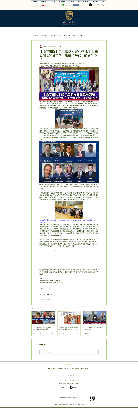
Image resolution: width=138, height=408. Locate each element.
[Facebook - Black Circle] (90, 4)
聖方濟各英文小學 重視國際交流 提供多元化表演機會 (43, 328)
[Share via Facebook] (40, 294)
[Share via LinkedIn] (48, 294)
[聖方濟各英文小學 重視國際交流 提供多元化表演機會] (43, 317)
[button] (104, 35)
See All (105, 308)
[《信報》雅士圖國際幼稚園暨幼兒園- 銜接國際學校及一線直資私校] (69, 317)
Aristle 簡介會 (55, 35)
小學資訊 (44, 35)
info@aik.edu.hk (74, 383)
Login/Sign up (102, 5)
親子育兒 (67, 35)
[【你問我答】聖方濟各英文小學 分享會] (94, 317)
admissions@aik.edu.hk (73, 381)
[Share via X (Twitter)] (44, 294)
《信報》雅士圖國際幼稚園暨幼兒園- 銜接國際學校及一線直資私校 (68, 328)
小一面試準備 (78, 35)
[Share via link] (52, 294)
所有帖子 (34, 35)
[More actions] (98, 47)
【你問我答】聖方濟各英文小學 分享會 (94, 328)
